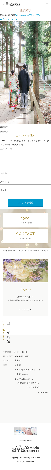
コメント (6, 148)
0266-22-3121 (22, 356)
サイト (3, 190)
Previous (5, 19)
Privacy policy (25, 440)
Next (14, 19)
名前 (3, 173)
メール (5, 182)
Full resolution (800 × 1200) (27, 15)
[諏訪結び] (25, 123)
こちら (37, 387)
